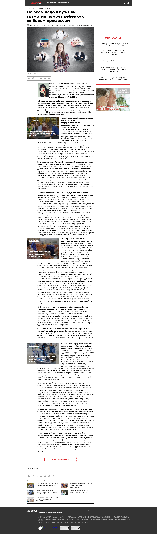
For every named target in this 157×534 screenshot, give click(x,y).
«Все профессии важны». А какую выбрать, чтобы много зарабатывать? (81, 485)
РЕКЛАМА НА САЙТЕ (57, 510)
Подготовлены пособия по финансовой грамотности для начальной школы (113, 52)
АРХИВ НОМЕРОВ (43, 510)
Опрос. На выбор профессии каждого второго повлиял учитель (79, 492)
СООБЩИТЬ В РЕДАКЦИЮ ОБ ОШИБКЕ (50, 512)
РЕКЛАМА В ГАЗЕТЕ (72, 510)
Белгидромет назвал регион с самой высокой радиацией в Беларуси (113, 44)
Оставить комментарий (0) (60, 459)
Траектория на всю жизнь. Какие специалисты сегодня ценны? (47, 484)
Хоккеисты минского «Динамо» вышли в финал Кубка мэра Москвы (113, 78)
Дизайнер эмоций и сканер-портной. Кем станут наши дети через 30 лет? (46, 492)
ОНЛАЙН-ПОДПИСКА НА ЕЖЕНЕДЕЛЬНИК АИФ (94, 510)
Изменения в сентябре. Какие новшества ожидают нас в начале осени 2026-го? (113, 69)
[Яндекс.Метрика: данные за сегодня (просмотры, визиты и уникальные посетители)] (50, 527)
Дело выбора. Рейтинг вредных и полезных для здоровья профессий (47, 499)
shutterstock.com (32, 73)
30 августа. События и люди (113, 61)
